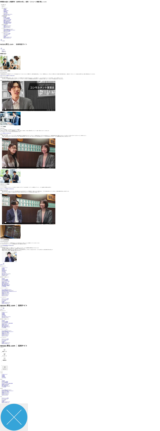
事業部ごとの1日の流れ (7, 20)
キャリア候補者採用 (7, 18)
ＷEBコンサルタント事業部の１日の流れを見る (7, 75)
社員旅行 (5, 36)
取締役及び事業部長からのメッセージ (7, 290)
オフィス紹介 (6, 35)
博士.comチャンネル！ (5, 274)
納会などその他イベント (5, 303)
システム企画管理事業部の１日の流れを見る (7, 245)
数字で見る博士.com (7, 21)
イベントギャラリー (7, 34)
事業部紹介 (5, 11)
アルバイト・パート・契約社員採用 (7, 323)
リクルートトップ (4, 267)
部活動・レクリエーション (6, 302)
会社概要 (5, 9)
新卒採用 (5, 16)
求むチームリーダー (7, 31)
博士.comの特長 (6, 10)
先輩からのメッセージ (7, 26)
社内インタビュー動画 (5, 292)
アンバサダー (6, 13)
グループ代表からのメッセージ (6, 289)
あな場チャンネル (4, 275)
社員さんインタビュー (7, 27)
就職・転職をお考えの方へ (6, 284)
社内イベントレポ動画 (7, 33)
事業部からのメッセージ (7, 25)
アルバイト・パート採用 (7, 19)
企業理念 (3, 268)
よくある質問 (4, 286)
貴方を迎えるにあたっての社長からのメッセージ (9, 291)
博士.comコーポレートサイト (8, 14)
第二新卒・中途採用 (7, 17)
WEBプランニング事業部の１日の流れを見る (7, 188)
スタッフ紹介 (6, 12)
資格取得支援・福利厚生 (5, 285)
